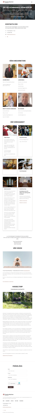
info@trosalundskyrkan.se (11, 34)
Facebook (21, 400)
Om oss (12, 400)
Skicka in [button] (10, 387)
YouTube (16, 400)
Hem (3, 400)
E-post (9, 373)
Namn (9, 369)
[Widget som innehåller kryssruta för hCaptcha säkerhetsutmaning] (14, 383)
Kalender (7, 400)
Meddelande (10, 377)
